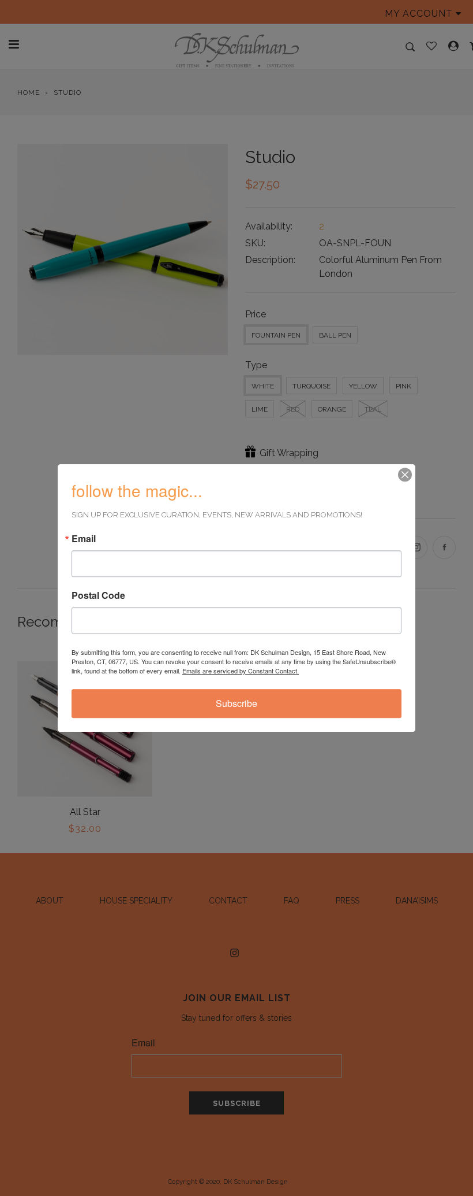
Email (84, 538)
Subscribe (236, 703)
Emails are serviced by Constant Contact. (240, 670)
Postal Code (98, 595)
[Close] (405, 475)
